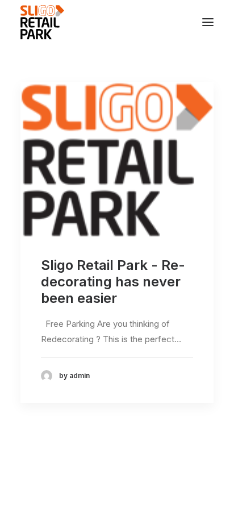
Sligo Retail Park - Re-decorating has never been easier (113, 281)
